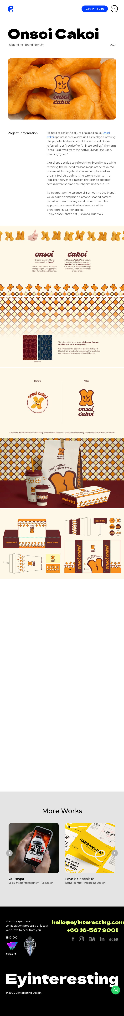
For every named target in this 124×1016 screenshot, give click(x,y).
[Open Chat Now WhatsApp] (115, 990)
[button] (9, 853)
